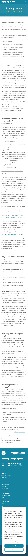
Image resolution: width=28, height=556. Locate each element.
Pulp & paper (4, 488)
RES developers (5, 495)
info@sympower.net (19, 432)
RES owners (4, 498)
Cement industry (5, 484)
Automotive (4, 482)
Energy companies (6, 493)
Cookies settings (14, 541)
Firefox (8, 217)
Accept (14, 545)
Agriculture (4, 477)
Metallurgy (4, 486)
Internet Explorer (15, 217)
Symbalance (4, 506)
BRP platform (5, 504)
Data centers (4, 480)
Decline (14, 549)
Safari (21, 217)
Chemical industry (6, 475)
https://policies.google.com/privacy (13, 234)
